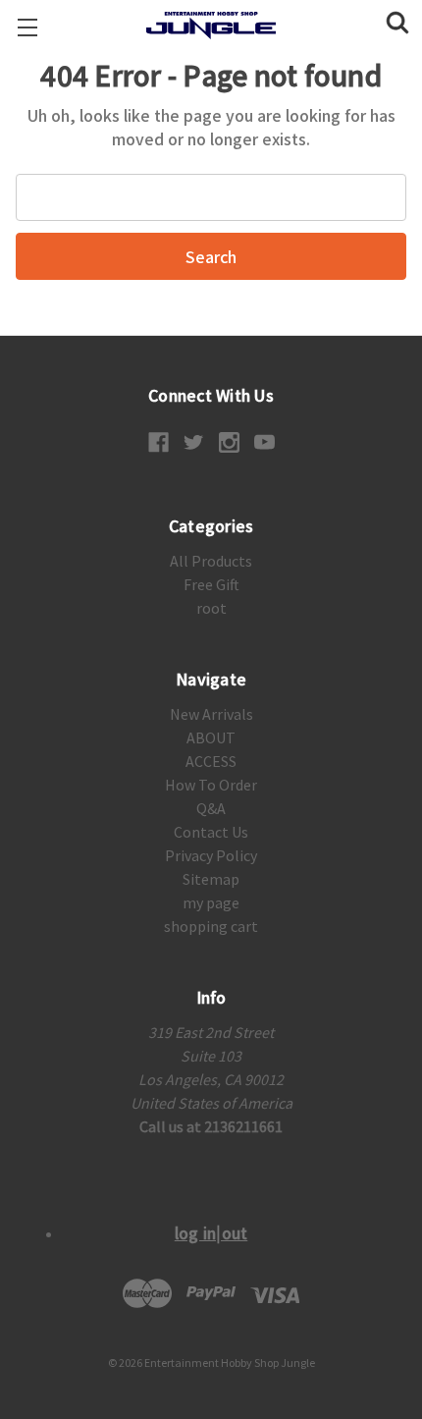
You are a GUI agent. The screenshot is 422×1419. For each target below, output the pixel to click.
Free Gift (211, 584)
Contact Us (211, 832)
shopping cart (211, 926)
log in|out (211, 1232)
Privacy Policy (211, 855)
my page (211, 902)
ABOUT (211, 737)
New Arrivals (211, 714)
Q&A (211, 808)
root (211, 608)
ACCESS (211, 761)
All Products (211, 561)
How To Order (211, 784)
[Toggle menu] (27, 27)
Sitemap (211, 879)
